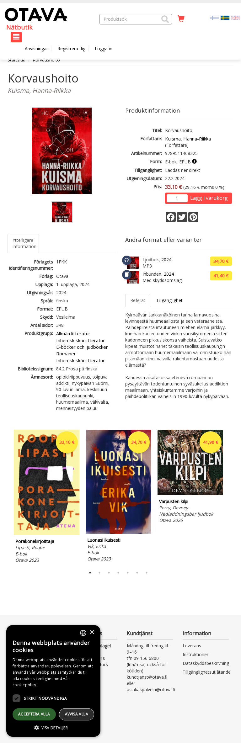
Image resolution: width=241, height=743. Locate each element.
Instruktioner (195, 654)
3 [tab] (109, 573)
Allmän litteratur (73, 333)
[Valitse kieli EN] (235, 17)
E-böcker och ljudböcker (82, 347)
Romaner (66, 353)
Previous (6, 497)
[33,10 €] (46, 533)
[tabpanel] (47, 497)
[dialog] (53, 681)
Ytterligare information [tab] (24, 243)
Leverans (192, 646)
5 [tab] (128, 573)
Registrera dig (71, 48)
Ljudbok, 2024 (156, 260)
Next (230, 497)
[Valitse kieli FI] (214, 17)
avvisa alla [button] (76, 714)
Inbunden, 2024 (158, 274)
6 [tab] (137, 573)
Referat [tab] (137, 300)
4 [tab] (118, 573)
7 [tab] (146, 573)
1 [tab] (90, 573)
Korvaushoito (46, 60)
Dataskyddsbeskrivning (206, 663)
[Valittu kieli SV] (225, 17)
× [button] (91, 632)
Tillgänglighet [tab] (169, 300)
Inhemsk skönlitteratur (80, 340)
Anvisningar (36, 48)
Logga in (103, 48)
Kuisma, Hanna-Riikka (188, 138)
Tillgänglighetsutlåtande (207, 672)
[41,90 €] (190, 493)
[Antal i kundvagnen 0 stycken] (181, 18)
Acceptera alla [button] (34, 714)
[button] (165, 19)
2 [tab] (99, 573)
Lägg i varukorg (209, 197)
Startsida (16, 60)
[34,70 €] (118, 532)
